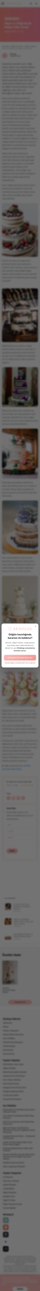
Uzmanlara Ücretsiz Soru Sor (20, 657)
